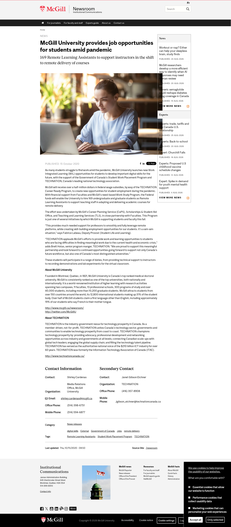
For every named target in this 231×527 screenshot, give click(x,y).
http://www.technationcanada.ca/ (65, 356)
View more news (170, 106)
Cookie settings (166, 520)
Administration (174, 479)
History (170, 476)
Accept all (195, 519)
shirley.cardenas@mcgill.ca (76, 398)
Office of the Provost (127, 479)
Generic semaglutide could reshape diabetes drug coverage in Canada (174, 93)
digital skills (72, 431)
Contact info (45, 491)
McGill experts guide (151, 476)
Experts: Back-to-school (173, 141)
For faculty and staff (73, 23)
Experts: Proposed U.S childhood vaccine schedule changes (172, 167)
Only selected (215, 519)
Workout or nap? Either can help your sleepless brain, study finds (173, 51)
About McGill (173, 470)
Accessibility (127, 520)
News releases (74, 424)
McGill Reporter (125, 470)
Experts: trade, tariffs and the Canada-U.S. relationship (174, 127)
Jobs (119, 431)
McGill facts (174, 466)
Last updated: (52, 448)
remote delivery (132, 431)
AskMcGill (147, 479)
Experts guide (92, 23)
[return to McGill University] (52, 520)
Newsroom (84, 8)
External (84, 431)
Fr (188, 2)
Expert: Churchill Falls (172, 152)
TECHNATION (141, 436)
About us (106, 23)
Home (43, 23)
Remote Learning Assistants (81, 436)
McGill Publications (62, 508)
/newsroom (151, 448)
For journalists (54, 23)
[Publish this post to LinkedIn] (144, 163)
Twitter (47, 509)
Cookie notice (146, 520)
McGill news (125, 466)
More (73, 508)
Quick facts (172, 473)
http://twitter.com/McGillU (60, 311)
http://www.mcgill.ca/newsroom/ (64, 308)
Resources (148, 466)
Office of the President (128, 476)
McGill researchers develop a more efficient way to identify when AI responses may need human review (173, 72)
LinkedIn (57, 509)
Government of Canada (103, 431)
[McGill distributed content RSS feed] (188, 106)
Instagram (66, 509)
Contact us (119, 23)
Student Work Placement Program (115, 436)
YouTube (52, 509)
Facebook (42, 509)
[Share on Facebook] (140, 163)
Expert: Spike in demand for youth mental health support (173, 184)
